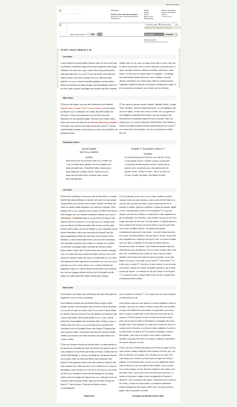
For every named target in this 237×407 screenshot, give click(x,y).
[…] (99, 34)
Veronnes (90, 108)
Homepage (115, 10)
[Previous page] (87, 34)
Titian (83, 108)
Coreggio (77, 108)
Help (176, 25)
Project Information (169, 12)
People (146, 12)
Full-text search (152, 25)
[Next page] (96, 34)
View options (149, 34)
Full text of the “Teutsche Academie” (124, 14)
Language (169, 34)
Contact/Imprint (167, 16)
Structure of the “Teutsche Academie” (124, 16)
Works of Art (148, 16)
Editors (164, 14)
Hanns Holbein (110, 122)
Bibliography (148, 18)
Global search (166, 25)
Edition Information (169, 10)
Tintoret (98, 108)
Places (146, 14)
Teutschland (66, 218)
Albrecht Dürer (97, 122)
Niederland (78, 218)
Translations (115, 18)
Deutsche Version (172, 4)
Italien (101, 215)
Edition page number (77, 34)
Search (146, 10)
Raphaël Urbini (67, 108)
